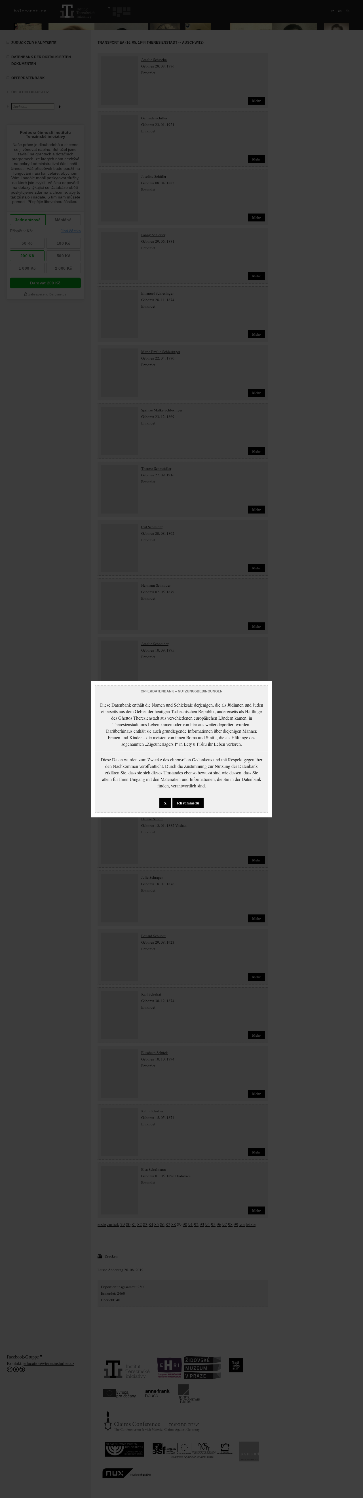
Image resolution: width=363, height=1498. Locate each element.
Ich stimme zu (188, 803)
